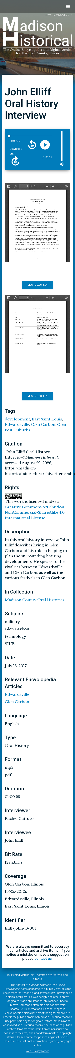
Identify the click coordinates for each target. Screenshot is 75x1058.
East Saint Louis (47, 419)
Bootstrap (41, 974)
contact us (43, 958)
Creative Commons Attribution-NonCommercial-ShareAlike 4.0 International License (35, 512)
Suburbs (22, 430)
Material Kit (27, 974)
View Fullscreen (38, 285)
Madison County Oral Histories (34, 600)
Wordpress (55, 974)
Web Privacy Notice (37, 1051)
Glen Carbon (43, 424)
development (17, 419)
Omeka (37, 978)
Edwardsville (17, 424)
